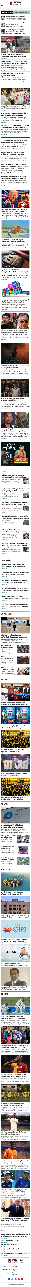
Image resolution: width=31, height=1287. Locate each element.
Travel (4, 804)
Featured (5, 471)
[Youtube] (19, 1279)
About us (14, 1266)
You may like (6, 560)
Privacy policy (6, 1269)
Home (4, 1266)
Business (5, 680)
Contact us (6, 1272)
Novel (4, 1230)
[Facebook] (9, 1279)
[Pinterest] (22, 1279)
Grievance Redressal (14, 1273)
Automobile (6, 614)
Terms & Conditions (15, 1270)
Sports (4, 994)
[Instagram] (16, 1279)
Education (6, 870)
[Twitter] (12, 1279)
